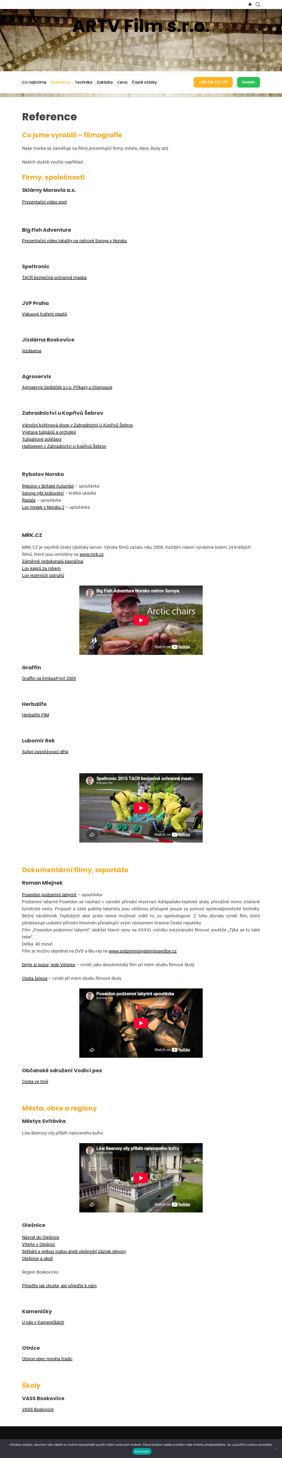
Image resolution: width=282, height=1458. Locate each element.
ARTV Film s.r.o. (141, 25)
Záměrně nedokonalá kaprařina (52, 561)
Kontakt (248, 82)
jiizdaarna (31, 350)
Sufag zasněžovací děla (45, 751)
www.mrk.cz (92, 554)
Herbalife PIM (35, 715)
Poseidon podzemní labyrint (49, 894)
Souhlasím (142, 1451)
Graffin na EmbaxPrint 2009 (49, 678)
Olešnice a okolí (37, 1258)
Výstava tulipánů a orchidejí (49, 432)
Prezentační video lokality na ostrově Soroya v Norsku (74, 240)
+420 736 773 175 (213, 82)
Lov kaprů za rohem (41, 568)
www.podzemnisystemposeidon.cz (143, 951)
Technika (83, 82)
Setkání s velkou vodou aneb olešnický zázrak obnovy (74, 1251)
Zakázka (105, 82)
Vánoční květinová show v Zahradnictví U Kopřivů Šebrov (77, 425)
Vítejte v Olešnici (38, 1244)
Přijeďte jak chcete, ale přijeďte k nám (59, 1285)
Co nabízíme (34, 82)
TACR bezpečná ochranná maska (54, 277)
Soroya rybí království (43, 493)
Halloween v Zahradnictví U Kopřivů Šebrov (64, 446)
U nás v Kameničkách (43, 1322)
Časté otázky (144, 82)
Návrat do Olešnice (40, 1237)
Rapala (28, 500)
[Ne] (276, 1448)
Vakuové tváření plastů (44, 314)
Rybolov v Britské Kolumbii (48, 486)
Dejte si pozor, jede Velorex (48, 964)
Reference (60, 82)
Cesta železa (34, 978)
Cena (122, 82)
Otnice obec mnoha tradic (47, 1358)
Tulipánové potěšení (41, 439)
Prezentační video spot (44, 202)
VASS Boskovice (38, 1409)
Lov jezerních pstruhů (43, 575)
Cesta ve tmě (35, 1081)
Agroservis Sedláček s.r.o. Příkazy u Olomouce (67, 387)
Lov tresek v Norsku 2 (43, 507)
